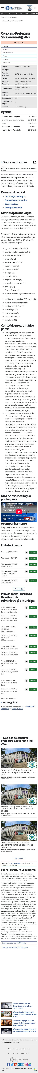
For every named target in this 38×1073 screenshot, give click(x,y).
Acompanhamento (13, 207)
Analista (24, 78)
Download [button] (33, 608)
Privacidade (25, 1053)
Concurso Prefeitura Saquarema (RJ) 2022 (13, 20)
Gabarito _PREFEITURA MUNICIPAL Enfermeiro (9, 653)
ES (32, 13)
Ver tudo (19, 588)
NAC (2, 13)
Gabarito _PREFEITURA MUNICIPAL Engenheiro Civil (9, 671)
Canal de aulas (17, 709)
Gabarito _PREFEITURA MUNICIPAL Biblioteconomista (9, 637)
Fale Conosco (25, 1049)
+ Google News (25, 863)
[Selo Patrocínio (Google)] (30, 8)
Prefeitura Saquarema (23, 66)
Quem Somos (13, 1049)
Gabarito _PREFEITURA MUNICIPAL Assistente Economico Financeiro (9, 618)
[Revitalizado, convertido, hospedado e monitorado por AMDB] (35, 1070)
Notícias (5, 59)
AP (14, 13)
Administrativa (20, 82)
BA (21, 13)
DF (28, 13)
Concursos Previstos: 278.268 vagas (15, 947)
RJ (15, 102)
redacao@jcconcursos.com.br (16, 777)
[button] (26, 552)
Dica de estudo (11, 204)
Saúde (28, 82)
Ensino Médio (20, 87)
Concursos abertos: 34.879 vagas (14, 943)
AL (10, 13)
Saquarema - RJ (20, 107)
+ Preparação (6, 62)
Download (33, 552)
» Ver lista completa (8, 698)
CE (25, 13)
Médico (17, 78)
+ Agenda (5, 46)
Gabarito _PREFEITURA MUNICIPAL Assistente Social (9, 691)
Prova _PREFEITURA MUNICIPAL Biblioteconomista (8, 629)
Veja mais (19, 858)
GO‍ (35, 13)
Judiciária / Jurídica (21, 84)
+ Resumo (5, 49)
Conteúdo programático (16, 200)
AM (17, 13)
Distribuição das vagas (15, 196)
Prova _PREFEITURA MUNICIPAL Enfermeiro (9, 647)
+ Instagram (13, 865)
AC (7, 13)
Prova (4, 56)
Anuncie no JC (13, 1053)
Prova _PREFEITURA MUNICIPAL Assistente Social (9, 682)
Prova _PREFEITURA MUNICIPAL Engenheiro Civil (9, 663)
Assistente (31, 78)
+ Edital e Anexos (7, 52)
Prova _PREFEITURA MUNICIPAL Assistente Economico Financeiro (9, 609)
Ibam (16, 98)
